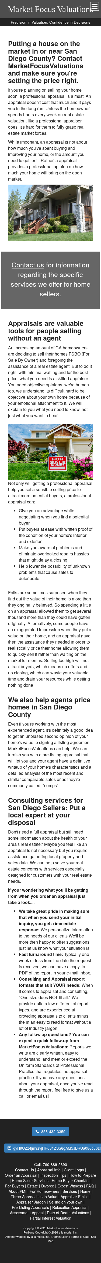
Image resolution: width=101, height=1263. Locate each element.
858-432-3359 (53, 1131)
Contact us (28, 264)
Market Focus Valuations (50, 9)
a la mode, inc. (40, 1236)
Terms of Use (80, 1236)
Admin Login (60, 1236)
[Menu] (94, 6)
